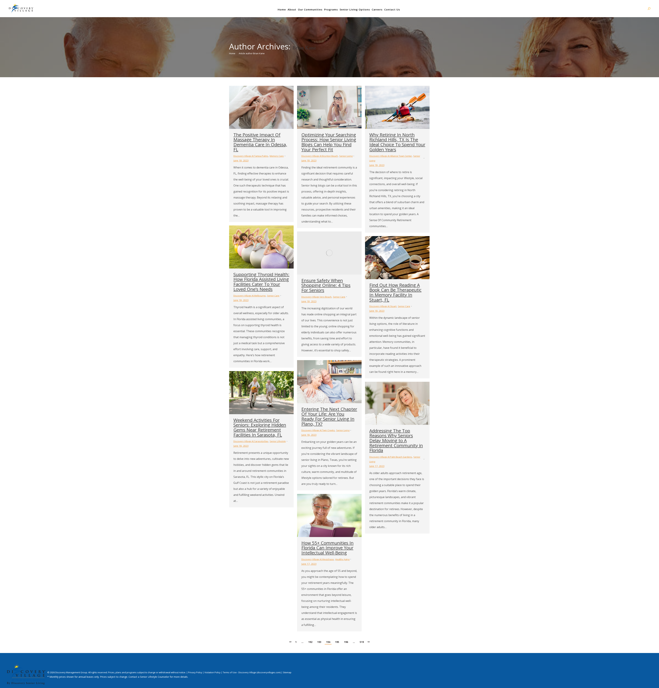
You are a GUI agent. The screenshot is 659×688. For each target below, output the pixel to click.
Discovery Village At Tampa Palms (250, 156)
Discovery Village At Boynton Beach (319, 156)
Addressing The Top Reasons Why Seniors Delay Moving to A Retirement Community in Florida (396, 440)
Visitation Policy (212, 672)
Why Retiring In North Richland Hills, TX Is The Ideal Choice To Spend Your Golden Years (397, 142)
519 (362, 642)
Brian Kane (304, 47)
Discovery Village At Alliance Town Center (390, 156)
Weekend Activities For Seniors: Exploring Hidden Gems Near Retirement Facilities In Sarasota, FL (259, 427)
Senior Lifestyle (278, 441)
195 (337, 642)
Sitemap (287, 672)
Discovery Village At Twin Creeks (318, 430)
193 (319, 642)
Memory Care (277, 156)
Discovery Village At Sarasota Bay (250, 441)
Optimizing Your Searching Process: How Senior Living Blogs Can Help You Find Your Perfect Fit (328, 142)
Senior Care (273, 295)
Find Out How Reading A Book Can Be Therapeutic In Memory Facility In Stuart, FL (395, 292)
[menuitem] (282, 9)
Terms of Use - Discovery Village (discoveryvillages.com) (252, 672)
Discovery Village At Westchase (317, 559)
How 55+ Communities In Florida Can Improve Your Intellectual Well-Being (327, 548)
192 (310, 642)
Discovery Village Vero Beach (316, 296)
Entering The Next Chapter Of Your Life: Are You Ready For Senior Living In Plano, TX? (329, 416)
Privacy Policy (195, 672)
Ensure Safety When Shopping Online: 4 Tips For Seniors (325, 285)
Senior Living (345, 156)
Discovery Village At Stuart (382, 306)
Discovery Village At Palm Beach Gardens (390, 456)
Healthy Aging (342, 559)
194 (328, 642)
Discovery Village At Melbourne (249, 295)
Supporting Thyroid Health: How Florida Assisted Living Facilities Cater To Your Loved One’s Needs (261, 281)
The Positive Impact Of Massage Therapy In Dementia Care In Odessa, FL (260, 142)
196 (346, 642)
